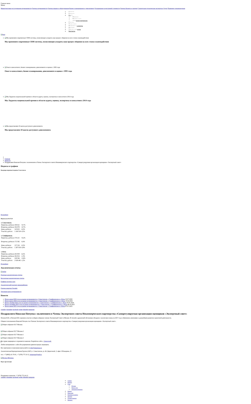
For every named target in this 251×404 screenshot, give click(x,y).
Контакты (72, 31)
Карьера (70, 391)
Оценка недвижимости (39, 8)
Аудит (165, 8)
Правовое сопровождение (176, 8)
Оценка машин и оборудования (58, 8)
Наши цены (70, 393)
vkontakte (9, 309)
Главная (70, 380)
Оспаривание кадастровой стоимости (107, 8)
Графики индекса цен (8, 281)
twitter (21, 309)
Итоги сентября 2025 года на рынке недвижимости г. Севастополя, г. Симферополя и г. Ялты (36, 304)
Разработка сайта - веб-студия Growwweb (11, 403)
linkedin (25, 309)
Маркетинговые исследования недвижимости (16, 8)
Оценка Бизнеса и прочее (128, 8)
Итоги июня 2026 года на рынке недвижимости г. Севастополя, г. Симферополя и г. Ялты (35, 299)
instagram (31, 309)
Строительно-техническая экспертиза (150, 8)
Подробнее (4, 215)
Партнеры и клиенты (73, 395)
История (74, 386)
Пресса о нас (75, 388)
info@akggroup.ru (36, 348)
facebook (15, 309)
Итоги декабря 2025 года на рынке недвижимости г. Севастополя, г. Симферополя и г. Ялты (35, 303)
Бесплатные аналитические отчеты (12, 278)
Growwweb (47, 341)
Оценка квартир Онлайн (9, 288)
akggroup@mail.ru (36, 354)
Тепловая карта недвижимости (11, 291)
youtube (3, 309)
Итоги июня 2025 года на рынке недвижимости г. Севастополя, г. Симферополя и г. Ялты (35, 306)
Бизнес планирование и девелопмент (81, 8)
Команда (70, 382)
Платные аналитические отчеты (11, 275)
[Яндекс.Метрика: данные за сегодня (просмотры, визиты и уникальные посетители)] (7, 358)
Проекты (70, 396)
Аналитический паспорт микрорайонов (14, 285)
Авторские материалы (80, 20)
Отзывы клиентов (72, 398)
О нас (69, 384)
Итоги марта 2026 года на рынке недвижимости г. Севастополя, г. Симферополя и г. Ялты (35, 301)
